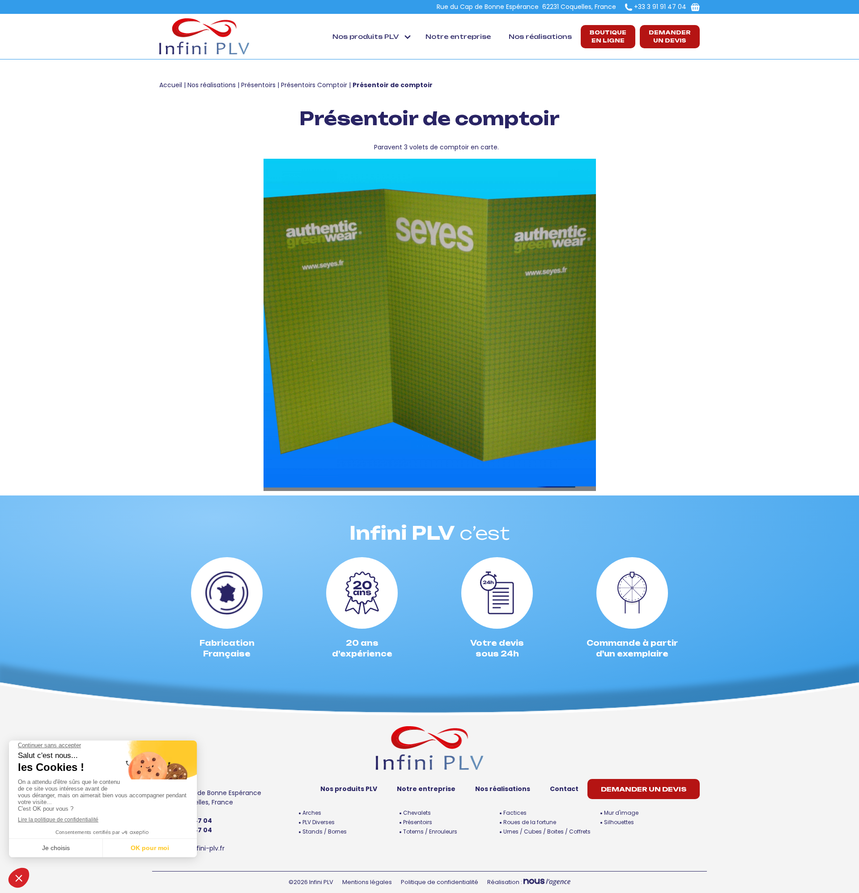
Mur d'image (621, 813)
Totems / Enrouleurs (430, 831)
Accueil (170, 84)
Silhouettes (619, 822)
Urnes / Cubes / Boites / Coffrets (547, 831)
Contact (564, 788)
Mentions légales (367, 882)
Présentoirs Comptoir (314, 84)
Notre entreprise (458, 36)
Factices (515, 813)
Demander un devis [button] (670, 36)
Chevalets (417, 813)
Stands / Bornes (324, 831)
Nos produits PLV (365, 36)
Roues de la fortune (529, 822)
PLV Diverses (318, 822)
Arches (311, 813)
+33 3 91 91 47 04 (660, 6)
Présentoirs (258, 84)
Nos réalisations (540, 36)
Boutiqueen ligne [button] (608, 36)
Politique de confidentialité (439, 882)
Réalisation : (505, 882)
